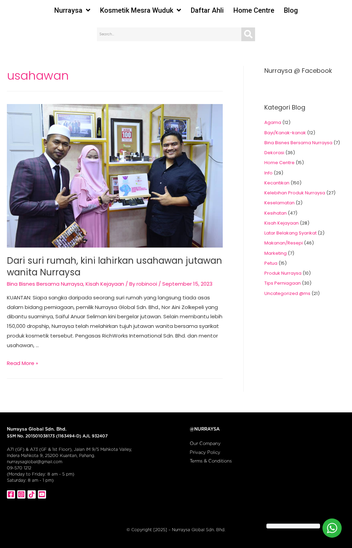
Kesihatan (275, 213)
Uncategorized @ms (287, 293)
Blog (291, 10)
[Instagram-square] (21, 494)
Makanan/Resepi (283, 243)
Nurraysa (68, 10)
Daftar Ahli (207, 10)
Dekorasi (274, 152)
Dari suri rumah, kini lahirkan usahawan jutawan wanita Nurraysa (114, 266)
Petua (270, 263)
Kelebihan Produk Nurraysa (294, 193)
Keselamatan (279, 202)
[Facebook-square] (11, 494)
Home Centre (253, 10)
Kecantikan (276, 183)
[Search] (248, 34)
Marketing (275, 253)
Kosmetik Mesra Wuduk (136, 10)
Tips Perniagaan (282, 283)
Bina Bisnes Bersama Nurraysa (45, 283)
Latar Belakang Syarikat (290, 233)
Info (268, 173)
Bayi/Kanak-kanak (285, 132)
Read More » (22, 363)
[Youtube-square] (42, 494)
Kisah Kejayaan (105, 283)
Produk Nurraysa (282, 273)
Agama (272, 122)
